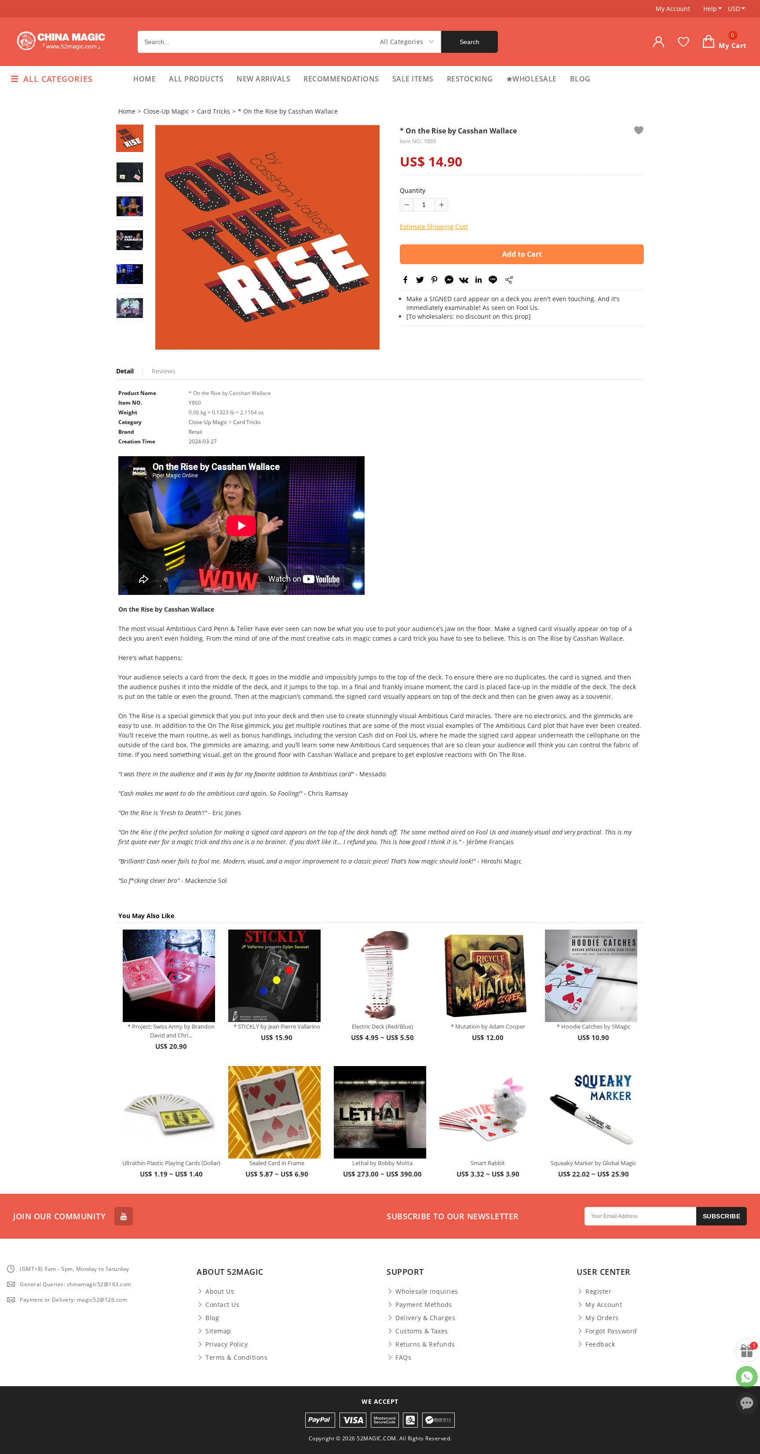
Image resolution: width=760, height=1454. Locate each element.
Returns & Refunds (425, 1344)
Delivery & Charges (425, 1318)
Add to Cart (522, 254)
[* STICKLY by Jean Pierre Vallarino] (274, 976)
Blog (580, 79)
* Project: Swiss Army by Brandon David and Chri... (171, 1030)
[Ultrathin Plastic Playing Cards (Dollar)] (169, 1112)
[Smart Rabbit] (485, 1112)
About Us (219, 1291)
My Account (673, 8)
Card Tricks (213, 111)
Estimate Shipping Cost (434, 226)
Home (144, 79)
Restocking (470, 79)
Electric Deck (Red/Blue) (382, 1026)
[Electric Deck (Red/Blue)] (380, 976)
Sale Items (413, 79)
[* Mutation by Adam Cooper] (485, 976)
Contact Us (222, 1305)
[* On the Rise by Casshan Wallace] (267, 237)
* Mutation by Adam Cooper (488, 1026)
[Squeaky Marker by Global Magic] (591, 1112)
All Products (196, 79)
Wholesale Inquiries (426, 1291)
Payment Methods (423, 1305)
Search (469, 41)
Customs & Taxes (421, 1331)
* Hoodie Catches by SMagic (593, 1026)
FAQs (403, 1358)
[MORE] (509, 281)
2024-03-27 (203, 441)
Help (710, 8)
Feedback (600, 1344)
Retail (195, 431)
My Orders (602, 1318)
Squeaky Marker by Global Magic (593, 1163)
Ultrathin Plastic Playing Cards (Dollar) (171, 1163)
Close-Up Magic (166, 111)
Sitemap (218, 1331)
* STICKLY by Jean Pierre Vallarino (277, 1026)
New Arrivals (263, 79)
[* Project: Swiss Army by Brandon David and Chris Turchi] (169, 976)
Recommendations (341, 79)
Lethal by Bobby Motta (382, 1163)
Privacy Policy (226, 1344)
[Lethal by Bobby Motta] (380, 1112)
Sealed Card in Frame (276, 1163)
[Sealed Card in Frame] (274, 1112)
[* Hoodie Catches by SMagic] (591, 976)
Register (598, 1291)
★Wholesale (531, 79)
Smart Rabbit (488, 1163)
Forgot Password (611, 1331)
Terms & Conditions (236, 1358)
